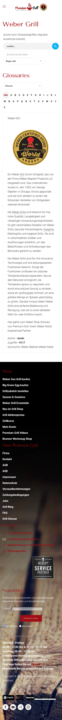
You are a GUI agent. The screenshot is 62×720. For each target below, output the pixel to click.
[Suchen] (55, 46)
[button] (4, 6)
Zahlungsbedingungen (15, 495)
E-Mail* (6, 608)
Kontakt (7, 459)
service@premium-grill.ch (22, 539)
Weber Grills (19, 212)
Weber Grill (14, 118)
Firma (5, 453)
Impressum (9, 477)
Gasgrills (48, 229)
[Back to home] (31, 6)
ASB (5, 471)
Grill (22, 174)
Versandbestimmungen (16, 489)
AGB (5, 465)
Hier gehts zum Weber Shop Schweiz (29, 322)
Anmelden (31, 618)
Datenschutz (9, 483)
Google (36, 664)
